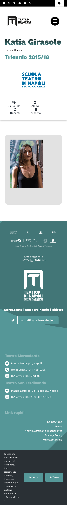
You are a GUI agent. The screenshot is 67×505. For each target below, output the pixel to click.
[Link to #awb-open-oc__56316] (55, 21)
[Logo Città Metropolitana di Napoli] (54, 232)
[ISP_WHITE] (33, 260)
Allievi (17, 50)
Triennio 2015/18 (27, 57)
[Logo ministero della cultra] (13, 232)
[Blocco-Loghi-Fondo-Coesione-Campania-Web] (33, 238)
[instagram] (9, 3)
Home (8, 50)
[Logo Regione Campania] (41, 232)
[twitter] (14, 3)
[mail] (25, 3)
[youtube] (20, 3)
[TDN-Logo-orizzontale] (19, 7)
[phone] (30, 3)
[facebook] (4, 3)
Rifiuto (54, 477)
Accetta (33, 477)
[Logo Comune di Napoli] (28, 232)
